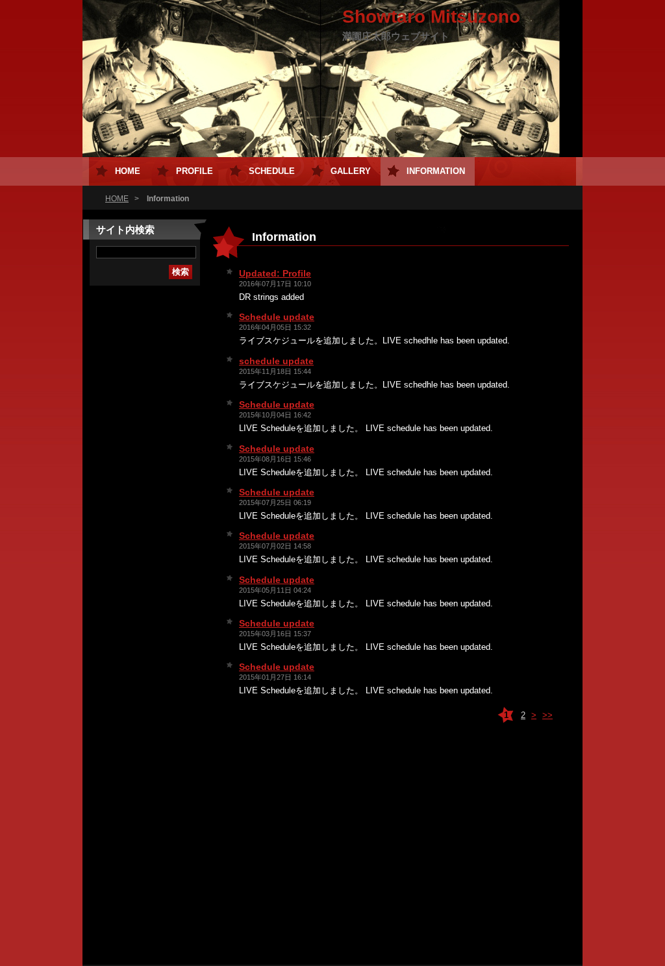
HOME (117, 199)
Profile (194, 171)
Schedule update (276, 317)
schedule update (276, 361)
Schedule (272, 171)
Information (436, 171)
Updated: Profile (275, 273)
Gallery (351, 171)
